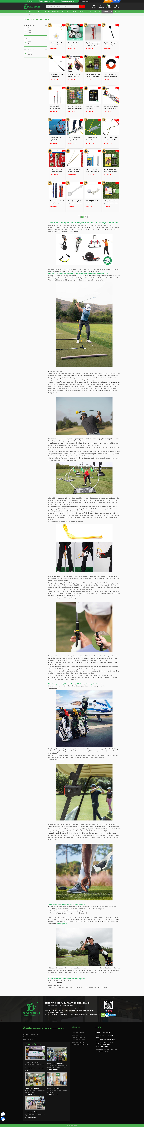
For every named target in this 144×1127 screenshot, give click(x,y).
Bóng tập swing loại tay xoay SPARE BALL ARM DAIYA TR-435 (74, 203)
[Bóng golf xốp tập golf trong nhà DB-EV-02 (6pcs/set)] (75, 95)
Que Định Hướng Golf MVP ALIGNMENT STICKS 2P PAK (111, 108)
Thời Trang (37, 11)
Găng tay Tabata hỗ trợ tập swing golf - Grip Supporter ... (74, 76)
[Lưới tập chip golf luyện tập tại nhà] (57, 127)
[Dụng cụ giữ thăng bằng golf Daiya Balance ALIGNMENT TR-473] (75, 127)
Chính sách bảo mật (78, 1042)
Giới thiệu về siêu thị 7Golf (30, 1034)
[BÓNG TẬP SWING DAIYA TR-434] (93, 190)
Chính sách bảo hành (78, 1032)
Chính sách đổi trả (77, 1035)
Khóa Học (97, 11)
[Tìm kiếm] (82, 6)
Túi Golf (65, 11)
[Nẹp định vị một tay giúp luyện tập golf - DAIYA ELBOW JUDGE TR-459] (111, 158)
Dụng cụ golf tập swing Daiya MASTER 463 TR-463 (92, 171)
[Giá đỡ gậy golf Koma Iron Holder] (93, 95)
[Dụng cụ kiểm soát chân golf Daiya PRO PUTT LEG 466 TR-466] (57, 158)
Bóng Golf (56, 11)
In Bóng (81, 11)
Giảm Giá (117, 11)
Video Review (94, 7)
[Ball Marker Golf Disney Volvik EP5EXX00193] (75, 32)
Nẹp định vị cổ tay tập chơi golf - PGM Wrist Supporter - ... (93, 76)
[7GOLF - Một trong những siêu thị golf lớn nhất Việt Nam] (32, 6)
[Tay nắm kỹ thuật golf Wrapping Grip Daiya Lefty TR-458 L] (93, 32)
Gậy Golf (28, 11)
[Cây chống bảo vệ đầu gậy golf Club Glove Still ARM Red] (57, 95)
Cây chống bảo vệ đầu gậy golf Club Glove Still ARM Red (56, 108)
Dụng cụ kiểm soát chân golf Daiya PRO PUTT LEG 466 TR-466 (57, 171)
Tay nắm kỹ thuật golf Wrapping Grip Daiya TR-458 (57, 203)
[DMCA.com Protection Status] (103, 1015)
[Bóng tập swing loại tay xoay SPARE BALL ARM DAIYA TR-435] (75, 190)
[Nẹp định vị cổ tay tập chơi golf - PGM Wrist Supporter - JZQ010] (93, 63)
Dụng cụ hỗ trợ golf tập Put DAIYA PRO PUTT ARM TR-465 (74, 171)
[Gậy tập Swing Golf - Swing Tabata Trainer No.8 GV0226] (57, 63)
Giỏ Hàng (108, 7)
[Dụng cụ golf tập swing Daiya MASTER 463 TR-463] (93, 158)
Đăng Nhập (116, 7)
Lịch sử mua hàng (85, 1)
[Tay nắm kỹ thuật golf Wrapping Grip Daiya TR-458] (57, 190)
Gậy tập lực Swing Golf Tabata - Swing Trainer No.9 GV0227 (111, 45)
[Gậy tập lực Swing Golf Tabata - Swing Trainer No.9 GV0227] (111, 32)
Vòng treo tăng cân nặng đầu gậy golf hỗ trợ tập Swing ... (111, 76)
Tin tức (88, 11)
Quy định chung (28, 1039)
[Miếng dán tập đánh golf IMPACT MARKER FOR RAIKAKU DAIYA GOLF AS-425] (111, 190)
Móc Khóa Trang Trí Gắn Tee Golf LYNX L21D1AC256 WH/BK (56, 45)
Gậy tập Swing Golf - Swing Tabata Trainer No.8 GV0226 (56, 76)
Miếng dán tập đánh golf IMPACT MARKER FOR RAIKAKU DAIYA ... (111, 203)
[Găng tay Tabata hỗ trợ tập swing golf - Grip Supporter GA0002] (75, 63)
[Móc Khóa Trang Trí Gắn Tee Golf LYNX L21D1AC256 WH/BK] (57, 32)
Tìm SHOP (30, 1)
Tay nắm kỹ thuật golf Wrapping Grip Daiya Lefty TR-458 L (93, 45)
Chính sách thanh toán (78, 1037)
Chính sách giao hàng (78, 1040)
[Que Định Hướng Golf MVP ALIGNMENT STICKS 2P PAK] (111, 95)
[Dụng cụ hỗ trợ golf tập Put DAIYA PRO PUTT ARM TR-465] (75, 158)
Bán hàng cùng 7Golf (29, 1037)
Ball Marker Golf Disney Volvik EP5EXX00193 (73, 45)
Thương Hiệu (107, 11)
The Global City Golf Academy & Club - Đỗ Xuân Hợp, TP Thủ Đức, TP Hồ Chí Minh (57, 1067)
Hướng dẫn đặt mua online (80, 1044)
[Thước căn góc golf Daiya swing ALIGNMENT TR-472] (93, 127)
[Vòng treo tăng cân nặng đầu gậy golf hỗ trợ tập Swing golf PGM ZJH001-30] (111, 63)
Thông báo (101, 7)
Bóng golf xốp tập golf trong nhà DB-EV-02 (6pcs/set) (75, 108)
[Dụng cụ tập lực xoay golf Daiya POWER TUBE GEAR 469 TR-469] (111, 127)
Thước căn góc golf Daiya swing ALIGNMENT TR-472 (92, 140)
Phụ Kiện (73, 11)
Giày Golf (47, 11)
